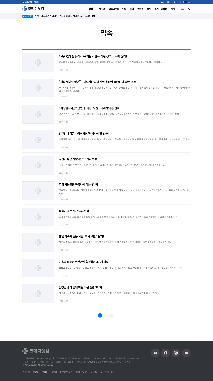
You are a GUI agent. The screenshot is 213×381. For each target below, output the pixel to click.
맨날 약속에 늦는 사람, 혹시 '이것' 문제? (81, 236)
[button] (163, 2)
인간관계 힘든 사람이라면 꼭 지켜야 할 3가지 (84, 133)
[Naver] (155, 353)
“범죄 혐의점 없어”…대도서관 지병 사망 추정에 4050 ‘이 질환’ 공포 (97, 82)
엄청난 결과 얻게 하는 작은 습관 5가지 (80, 287)
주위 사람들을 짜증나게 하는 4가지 (78, 184)
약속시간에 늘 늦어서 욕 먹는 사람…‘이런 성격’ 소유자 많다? (93, 56)
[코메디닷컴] (165, 353)
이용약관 (53, 371)
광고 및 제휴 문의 (107, 371)
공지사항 (94, 371)
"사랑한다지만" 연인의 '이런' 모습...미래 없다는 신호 (89, 108)
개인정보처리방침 (39, 371)
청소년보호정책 (66, 371)
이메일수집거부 (81, 371)
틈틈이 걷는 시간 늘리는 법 (74, 211)
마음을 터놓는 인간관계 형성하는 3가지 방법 (83, 262)
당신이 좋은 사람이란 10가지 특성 (78, 159)
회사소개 (26, 371)
